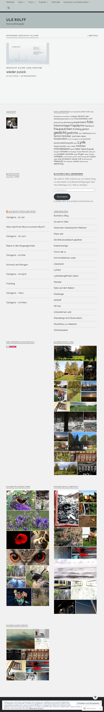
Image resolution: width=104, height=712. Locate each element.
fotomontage (62, 125)
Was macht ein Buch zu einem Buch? (25, 226)
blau (92, 112)
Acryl (70, 112)
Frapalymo (77, 125)
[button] (75, 353)
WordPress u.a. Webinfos (65, 324)
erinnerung (68, 122)
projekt (60, 154)
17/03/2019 (12, 76)
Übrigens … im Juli (15, 217)
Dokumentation (81, 119)
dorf (90, 119)
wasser (75, 159)
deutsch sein (83, 116)
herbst (57, 136)
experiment (80, 122)
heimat (93, 133)
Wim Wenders (68, 161)
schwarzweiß (67, 156)
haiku (80, 133)
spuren (74, 157)
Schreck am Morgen (17, 264)
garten (85, 129)
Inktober (66, 136)
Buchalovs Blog (61, 215)
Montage (37, 68)
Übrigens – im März (16, 302)
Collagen (73, 116)
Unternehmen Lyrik (62, 312)
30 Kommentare (28, 76)
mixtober (81, 146)
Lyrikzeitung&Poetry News (66, 276)
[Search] (8, 8)
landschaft (86, 139)
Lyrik (29, 68)
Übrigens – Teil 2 (15, 293)
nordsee (63, 151)
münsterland (62, 148)
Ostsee (79, 152)
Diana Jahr (58, 234)
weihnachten (87, 159)
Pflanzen (85, 152)
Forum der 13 (60, 252)
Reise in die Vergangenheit (20, 245)
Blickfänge (57, 116)
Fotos (30, 2)
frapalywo (89, 126)
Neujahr (56, 152)
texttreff (57, 300)
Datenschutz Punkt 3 (36, 708)
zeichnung (58, 164)
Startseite (10, 2)
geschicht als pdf (15, 68)
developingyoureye (61, 119)
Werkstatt (56, 2)
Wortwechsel (83, 161)
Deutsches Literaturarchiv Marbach (70, 228)
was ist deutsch (64, 159)
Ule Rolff (16, 20)
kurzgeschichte (77, 139)
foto (90, 122)
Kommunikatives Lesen (65, 258)
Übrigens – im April (16, 274)
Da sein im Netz (61, 222)
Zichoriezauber (61, 330)
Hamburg (86, 133)
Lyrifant (57, 270)
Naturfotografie (87, 149)
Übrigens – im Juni (16, 236)
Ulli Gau (57, 306)
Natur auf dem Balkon (64, 288)
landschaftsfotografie (63, 143)
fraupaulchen (63, 129)
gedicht (60, 133)
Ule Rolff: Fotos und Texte (22, 211)
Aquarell (75, 112)
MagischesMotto (60, 146)
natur (77, 149)
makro (68, 146)
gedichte (72, 132)
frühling (77, 129)
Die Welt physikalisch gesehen (68, 240)
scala (86, 154)
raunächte (69, 154)
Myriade (57, 282)
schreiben (58, 156)
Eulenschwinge (61, 246)
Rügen (81, 154)
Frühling (10, 283)
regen (76, 154)
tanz (88, 157)
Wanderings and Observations (68, 318)
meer (73, 146)
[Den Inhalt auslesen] (7, 211)
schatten (91, 154)
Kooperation (60, 138)
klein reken (81, 136)
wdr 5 (80, 159)
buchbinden (65, 116)
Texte (20, 2)
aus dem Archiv (84, 112)
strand (79, 157)
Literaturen (59, 264)
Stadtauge (59, 294)
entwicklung (58, 122)
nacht (72, 149)
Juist (74, 136)
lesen (75, 143)
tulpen (93, 156)
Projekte (42, 2)
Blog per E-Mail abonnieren (68, 174)
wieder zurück (16, 72)
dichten (71, 119)
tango (84, 157)
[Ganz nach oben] (95, 697)
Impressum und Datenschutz (76, 2)
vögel (55, 159)
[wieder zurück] (27, 53)
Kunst (70, 139)
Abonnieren (62, 197)
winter (76, 161)
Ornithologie (72, 152)
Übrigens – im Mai (15, 255)
